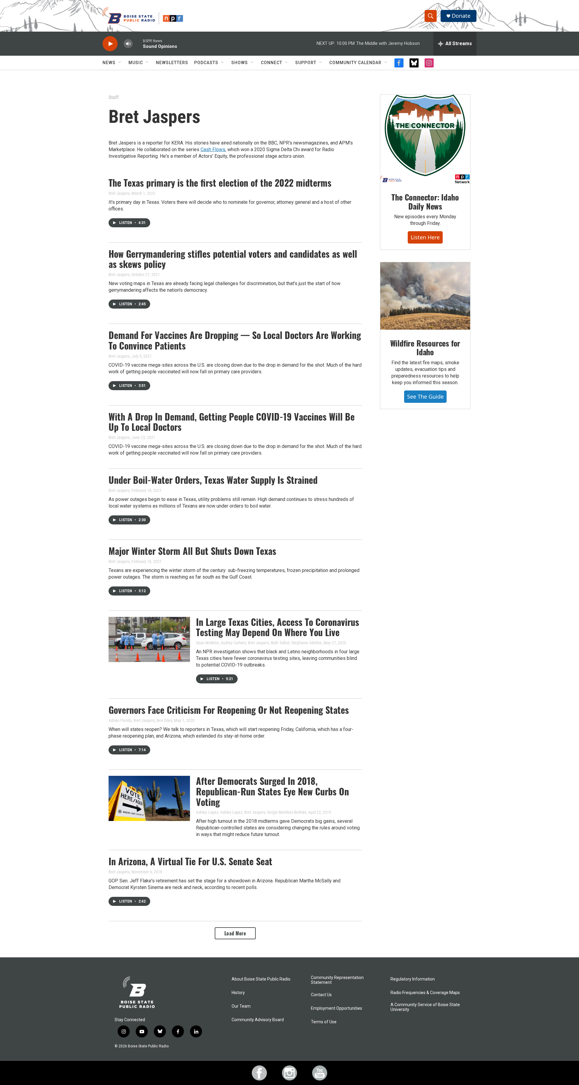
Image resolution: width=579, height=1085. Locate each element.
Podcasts (206, 62)
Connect (271, 62)
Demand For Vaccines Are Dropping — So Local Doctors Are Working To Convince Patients (235, 340)
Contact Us (321, 995)
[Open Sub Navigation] (120, 62)
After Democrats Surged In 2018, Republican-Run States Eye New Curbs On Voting (272, 791)
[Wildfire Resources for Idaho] (425, 296)
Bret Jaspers (119, 193)
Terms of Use (324, 1022)
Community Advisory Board (258, 1020)
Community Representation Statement (337, 980)
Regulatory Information (413, 979)
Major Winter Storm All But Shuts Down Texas (192, 551)
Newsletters (172, 62)
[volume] (128, 44)
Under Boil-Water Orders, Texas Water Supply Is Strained (213, 480)
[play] (110, 43)
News (109, 62)
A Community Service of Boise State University (425, 1007)
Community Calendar (355, 62)
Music (135, 62)
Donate (461, 16)
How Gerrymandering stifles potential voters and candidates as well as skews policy (233, 259)
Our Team (241, 1006)
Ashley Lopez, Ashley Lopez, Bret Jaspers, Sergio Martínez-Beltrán (251, 812)
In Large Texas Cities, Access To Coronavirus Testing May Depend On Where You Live (277, 627)
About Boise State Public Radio (261, 979)
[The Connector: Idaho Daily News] (425, 139)
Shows (239, 62)
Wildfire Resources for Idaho (425, 347)
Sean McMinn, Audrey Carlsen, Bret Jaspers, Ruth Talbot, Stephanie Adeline (259, 642)
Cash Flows (213, 149)
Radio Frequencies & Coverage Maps (425, 992)
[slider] (138, 43)
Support (305, 62)
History (238, 992)
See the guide (425, 396)
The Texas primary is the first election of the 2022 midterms (220, 182)
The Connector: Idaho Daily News (425, 201)
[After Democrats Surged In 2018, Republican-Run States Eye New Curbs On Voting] (149, 798)
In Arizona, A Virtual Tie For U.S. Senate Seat (190, 861)
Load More (235, 933)
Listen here (425, 237)
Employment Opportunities (336, 1008)
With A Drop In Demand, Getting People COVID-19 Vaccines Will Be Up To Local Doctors (232, 422)
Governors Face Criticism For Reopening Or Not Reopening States (229, 710)
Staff (114, 97)
